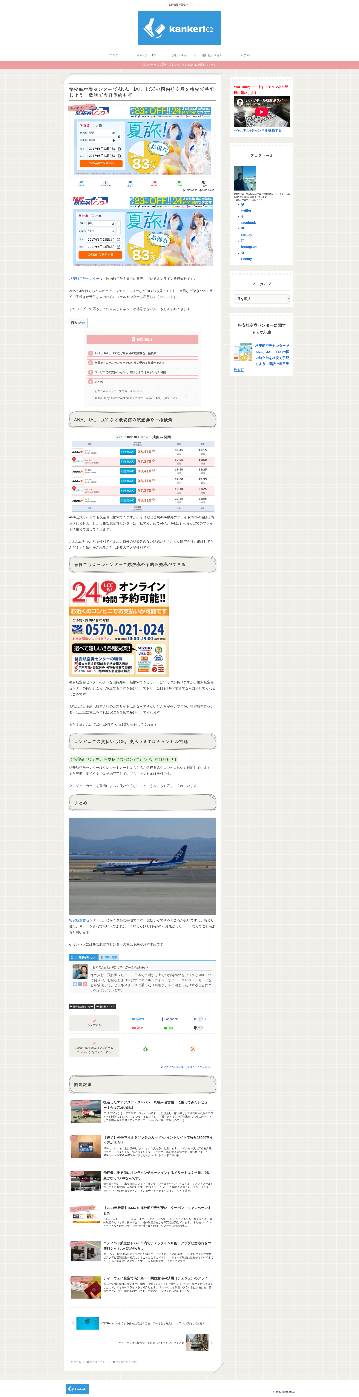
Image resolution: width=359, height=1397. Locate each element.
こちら (259, 200)
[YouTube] (85, 985)
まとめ (98, 381)
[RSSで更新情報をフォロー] (193, 1049)
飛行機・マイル (107, 1006)
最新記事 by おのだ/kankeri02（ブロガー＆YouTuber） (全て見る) (136, 398)
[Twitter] (75, 985)
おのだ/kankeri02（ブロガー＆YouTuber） (121, 391)
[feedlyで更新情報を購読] (146, 1049)
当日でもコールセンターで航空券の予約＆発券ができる (129, 362)
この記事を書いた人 (85, 957)
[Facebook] (80, 985)
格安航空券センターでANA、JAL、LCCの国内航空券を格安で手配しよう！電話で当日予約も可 (261, 358)
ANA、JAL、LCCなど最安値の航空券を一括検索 (125, 353)
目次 (140, 339)
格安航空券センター (84, 279)
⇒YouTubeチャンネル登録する (258, 130)
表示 (82, 322)
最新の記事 (111, 957)
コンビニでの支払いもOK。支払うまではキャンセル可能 (130, 372)
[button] (204, 183)
